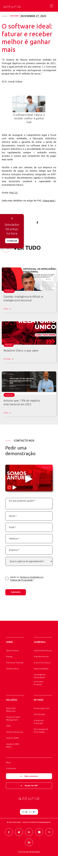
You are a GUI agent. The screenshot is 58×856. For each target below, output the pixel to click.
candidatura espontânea (40, 676)
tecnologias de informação (41, 730)
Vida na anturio (41, 656)
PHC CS (13, 192)
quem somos (12, 650)
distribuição (39, 714)
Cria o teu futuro (42, 663)
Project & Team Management (13, 718)
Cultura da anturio (43, 650)
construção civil (41, 708)
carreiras (39, 642)
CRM (8, 726)
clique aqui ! (49, 200)
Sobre (9, 642)
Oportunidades (41, 669)
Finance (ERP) (12, 738)
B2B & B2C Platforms (11, 709)
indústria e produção (39, 721)
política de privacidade (29, 852)
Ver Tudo (26, 247)
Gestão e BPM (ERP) (12, 745)
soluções (11, 700)
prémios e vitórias (14, 663)
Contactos (11, 768)
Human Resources (14, 732)
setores (39, 700)
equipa (9, 656)
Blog (8, 762)
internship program (38, 682)
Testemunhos (12, 669)
